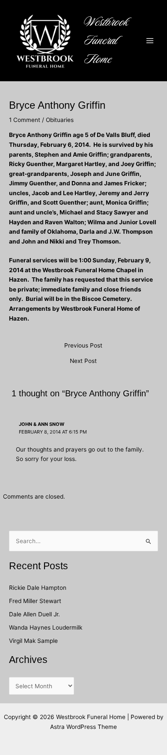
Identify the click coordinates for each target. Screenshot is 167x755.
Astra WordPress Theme (83, 726)
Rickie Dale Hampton (38, 587)
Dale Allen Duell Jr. (34, 614)
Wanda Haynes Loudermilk (45, 627)
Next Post (83, 361)
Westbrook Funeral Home (106, 40)
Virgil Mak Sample (33, 640)
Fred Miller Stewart (35, 600)
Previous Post (83, 346)
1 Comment (24, 119)
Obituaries (60, 119)
